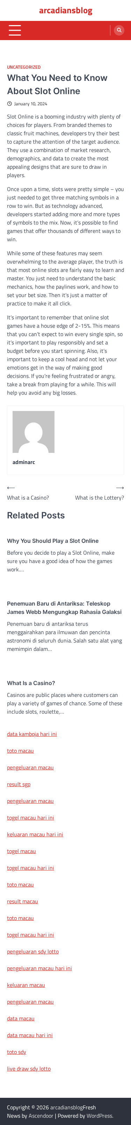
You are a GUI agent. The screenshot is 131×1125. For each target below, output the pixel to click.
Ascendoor (41, 1115)
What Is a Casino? (31, 682)
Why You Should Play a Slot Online (53, 540)
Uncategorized (24, 67)
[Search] (119, 30)
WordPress (99, 1115)
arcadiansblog (65, 10)
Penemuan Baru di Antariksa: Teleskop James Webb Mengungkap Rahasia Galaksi (64, 607)
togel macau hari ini (30, 868)
